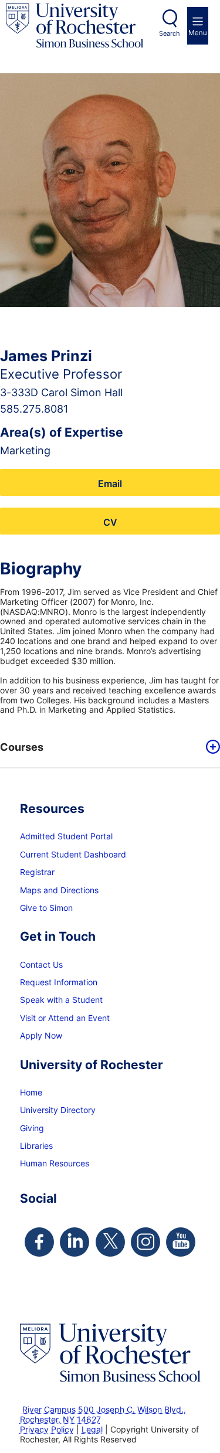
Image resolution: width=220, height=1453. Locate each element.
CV (110, 522)
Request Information (58, 982)
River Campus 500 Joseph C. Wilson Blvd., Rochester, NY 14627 (103, 1414)
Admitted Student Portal (66, 836)
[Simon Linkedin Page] (74, 1242)
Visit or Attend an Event (65, 1017)
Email (110, 483)
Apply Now (41, 1035)
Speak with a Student (61, 999)
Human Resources (54, 1163)
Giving (32, 1128)
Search (169, 33)
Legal (92, 1429)
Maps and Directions (59, 890)
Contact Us (41, 964)
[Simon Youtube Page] (180, 1242)
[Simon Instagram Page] (145, 1242)
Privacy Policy (47, 1429)
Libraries (36, 1145)
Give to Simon (46, 907)
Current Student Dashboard (73, 854)
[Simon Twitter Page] (110, 1242)
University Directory (58, 1109)
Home (31, 1092)
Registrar (37, 871)
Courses (21, 747)
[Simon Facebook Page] (39, 1242)
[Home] (74, 25)
